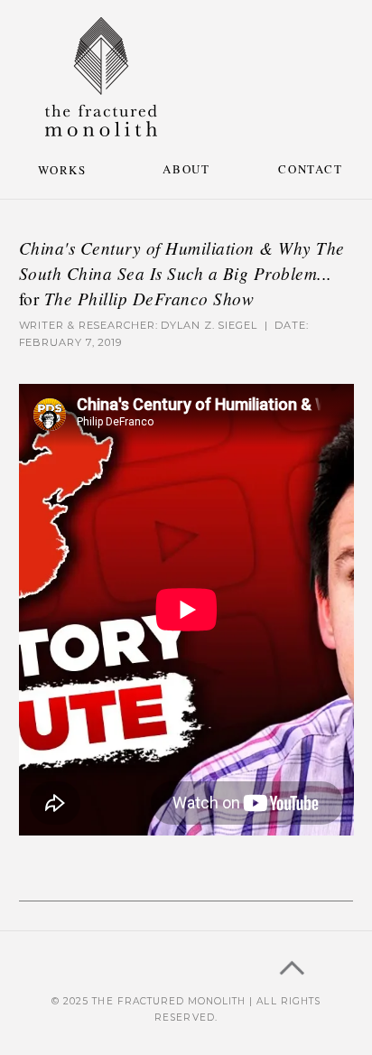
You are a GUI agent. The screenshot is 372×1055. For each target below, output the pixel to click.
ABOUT (186, 169)
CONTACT (310, 169)
